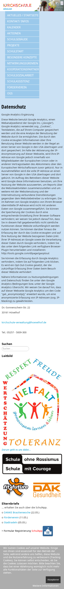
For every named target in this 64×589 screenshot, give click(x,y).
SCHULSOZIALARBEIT (20, 75)
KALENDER (14, 27)
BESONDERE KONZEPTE (22, 57)
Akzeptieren (53, 579)
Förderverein (11, 517)
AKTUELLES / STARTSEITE (23, 15)
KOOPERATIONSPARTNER (23, 69)
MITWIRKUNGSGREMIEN (22, 63)
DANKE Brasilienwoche (17, 512)
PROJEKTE (13, 45)
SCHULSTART (15, 51)
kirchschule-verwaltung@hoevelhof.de (24, 322)
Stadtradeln (10, 522)
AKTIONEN (14, 33)
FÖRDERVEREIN (17, 87)
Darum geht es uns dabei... (16, 449)
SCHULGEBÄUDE (17, 39)
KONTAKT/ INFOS (18, 21)
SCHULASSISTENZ (18, 81)
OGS (10, 93)
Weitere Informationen (46, 585)
